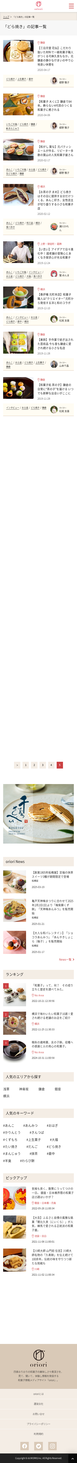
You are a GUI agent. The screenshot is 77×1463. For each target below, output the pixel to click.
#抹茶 (34, 1153)
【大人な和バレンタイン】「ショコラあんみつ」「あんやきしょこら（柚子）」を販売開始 (52, 937)
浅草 (6, 1089)
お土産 (32, 169)
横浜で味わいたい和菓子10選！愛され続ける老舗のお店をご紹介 (52, 1016)
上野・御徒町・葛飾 (51, 244)
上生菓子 (21, 79)
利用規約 (38, 1434)
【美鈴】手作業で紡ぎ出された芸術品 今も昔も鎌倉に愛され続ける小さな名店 (55, 343)
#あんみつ (30, 1125)
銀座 (58, 1089)
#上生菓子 (33, 1139)
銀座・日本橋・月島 (45, 1203)
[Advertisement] (38, 588)
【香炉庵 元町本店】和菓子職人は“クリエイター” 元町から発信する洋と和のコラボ (56, 298)
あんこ (9, 169)
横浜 (42, 186)
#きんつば (37, 1132)
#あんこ (8, 1125)
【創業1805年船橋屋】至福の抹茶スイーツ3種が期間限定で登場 (52, 874)
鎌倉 (42, 42)
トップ (6, 16)
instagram (52, 1446)
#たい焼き (10, 1146)
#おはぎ (52, 1125)
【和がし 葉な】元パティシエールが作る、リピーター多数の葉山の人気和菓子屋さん (55, 151)
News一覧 (65, 959)
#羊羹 (7, 1160)
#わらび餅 (27, 1160)
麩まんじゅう (12, 128)
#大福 (54, 1139)
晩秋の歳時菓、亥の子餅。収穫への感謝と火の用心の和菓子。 (52, 1044)
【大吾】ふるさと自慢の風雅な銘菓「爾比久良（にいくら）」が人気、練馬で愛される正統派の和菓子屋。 (52, 1224)
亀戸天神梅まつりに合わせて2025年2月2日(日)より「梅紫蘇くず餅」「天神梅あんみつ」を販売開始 (52, 907)
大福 (28, 276)
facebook (24, 1446)
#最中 (51, 1153)
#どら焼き (54, 1146)
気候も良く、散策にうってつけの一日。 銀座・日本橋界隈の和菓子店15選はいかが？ (53, 1192)
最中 (31, 79)
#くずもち (10, 1139)
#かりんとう (12, 1132)
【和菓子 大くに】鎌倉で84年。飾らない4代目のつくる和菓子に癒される (55, 105)
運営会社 (38, 1404)
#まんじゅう (12, 1153)
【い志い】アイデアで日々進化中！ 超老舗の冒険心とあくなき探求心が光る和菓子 (55, 253)
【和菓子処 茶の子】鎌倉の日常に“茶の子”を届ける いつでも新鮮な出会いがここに (56, 389)
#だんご (32, 1146)
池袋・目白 (40, 1236)
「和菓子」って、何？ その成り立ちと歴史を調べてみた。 (52, 987)
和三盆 (29, 223)
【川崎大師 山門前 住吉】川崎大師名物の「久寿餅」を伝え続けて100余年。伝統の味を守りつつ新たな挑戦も (52, 1257)
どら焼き (10, 79)
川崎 (37, 1269)
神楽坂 (24, 1089)
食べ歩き (10, 227)
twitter (38, 1446)
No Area (39, 995)
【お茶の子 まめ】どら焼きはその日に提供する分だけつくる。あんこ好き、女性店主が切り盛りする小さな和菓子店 (55, 200)
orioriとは (38, 1394)
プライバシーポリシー (38, 1424)
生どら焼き (11, 173)
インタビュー (35, 272)
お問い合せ (38, 1414)
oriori (38, 5)
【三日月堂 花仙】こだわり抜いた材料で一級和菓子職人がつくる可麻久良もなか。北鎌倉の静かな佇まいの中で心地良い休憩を (55, 56)
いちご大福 (11, 124)
